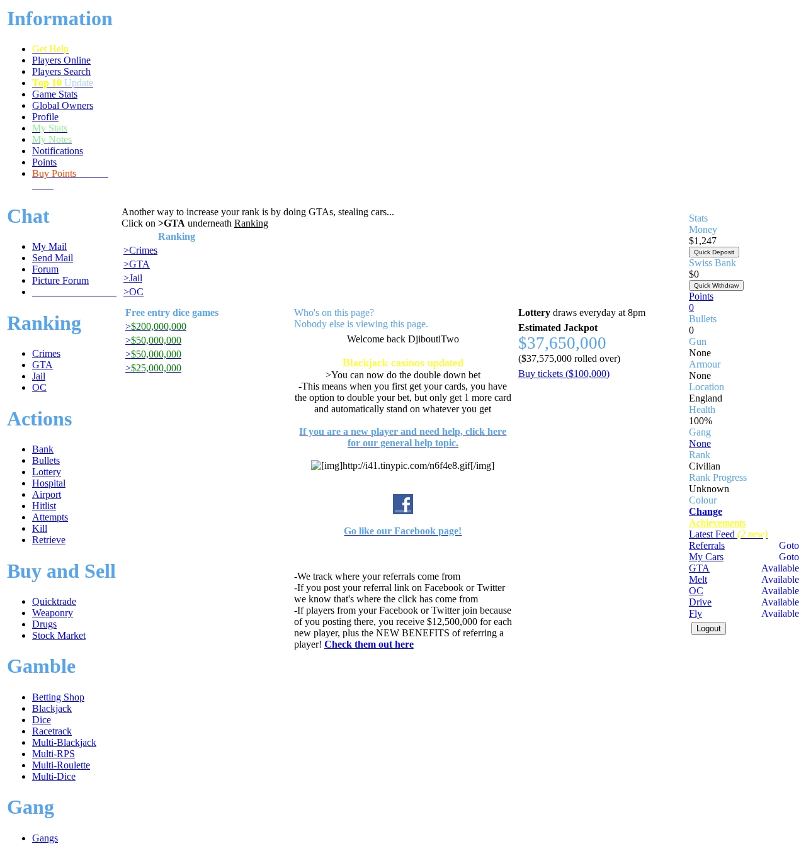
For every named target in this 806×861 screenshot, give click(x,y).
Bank (43, 449)
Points (44, 162)
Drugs (44, 624)
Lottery (46, 471)
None (700, 443)
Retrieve (48, 539)
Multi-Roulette (61, 765)
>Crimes (140, 250)
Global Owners (62, 105)
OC (39, 387)
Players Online (61, 60)
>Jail (132, 278)
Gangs (45, 838)
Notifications (57, 150)
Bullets (46, 460)
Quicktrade (54, 601)
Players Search (61, 71)
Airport (46, 494)
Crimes (46, 353)
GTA (42, 364)
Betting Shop (58, 697)
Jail (38, 376)
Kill (39, 528)
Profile (45, 116)
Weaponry (52, 612)
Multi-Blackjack (64, 742)
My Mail (49, 246)
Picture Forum (60, 280)
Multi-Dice (54, 776)
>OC (133, 291)
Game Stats (54, 94)
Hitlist (44, 505)
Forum (45, 269)
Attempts (50, 517)
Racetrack (52, 731)
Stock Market (59, 635)
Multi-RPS (53, 753)
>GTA (136, 264)
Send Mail (52, 257)
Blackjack (52, 708)
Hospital (48, 483)
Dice (41, 719)
